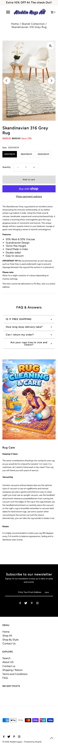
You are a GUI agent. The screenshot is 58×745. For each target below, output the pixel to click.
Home (15, 23)
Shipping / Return (12, 670)
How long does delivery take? (24, 326)
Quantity (6, 167)
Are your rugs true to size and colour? (28, 343)
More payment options (29, 196)
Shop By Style (10, 639)
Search (6, 658)
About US (8, 662)
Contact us (8, 666)
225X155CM (9, 154)
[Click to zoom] (50, 45)
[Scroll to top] (51, 738)
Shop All (7, 635)
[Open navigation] (8, 12)
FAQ (5, 677)
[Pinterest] (32, 603)
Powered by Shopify (33, 742)
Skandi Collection (33, 23)
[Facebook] (20, 603)
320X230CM (43, 154)
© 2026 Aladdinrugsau (12, 742)
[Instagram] (37, 603)
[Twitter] (25, 603)
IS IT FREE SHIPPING (18, 319)
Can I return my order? (20, 334)
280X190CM (26, 154)
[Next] (51, 80)
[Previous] (6, 80)
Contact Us (8, 643)
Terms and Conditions (14, 674)
